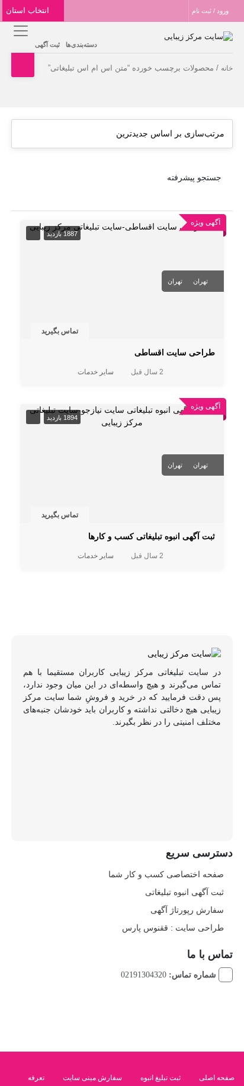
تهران (200, 281)
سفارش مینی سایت (92, 1078)
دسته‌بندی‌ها (81, 44)
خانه (227, 68)
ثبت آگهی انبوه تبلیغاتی (184, 892)
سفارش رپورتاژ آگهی (187, 910)
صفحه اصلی (217, 1078)
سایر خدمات (96, 372)
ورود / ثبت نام (211, 10)
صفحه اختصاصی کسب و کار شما (166, 874)
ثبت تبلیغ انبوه (160, 1078)
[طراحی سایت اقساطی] (122, 226)
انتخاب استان (29, 10)
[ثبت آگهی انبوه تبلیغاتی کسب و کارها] (122, 416)
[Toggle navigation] (18, 30)
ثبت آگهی (47, 44)
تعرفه (36, 1078)
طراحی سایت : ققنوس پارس (173, 927)
